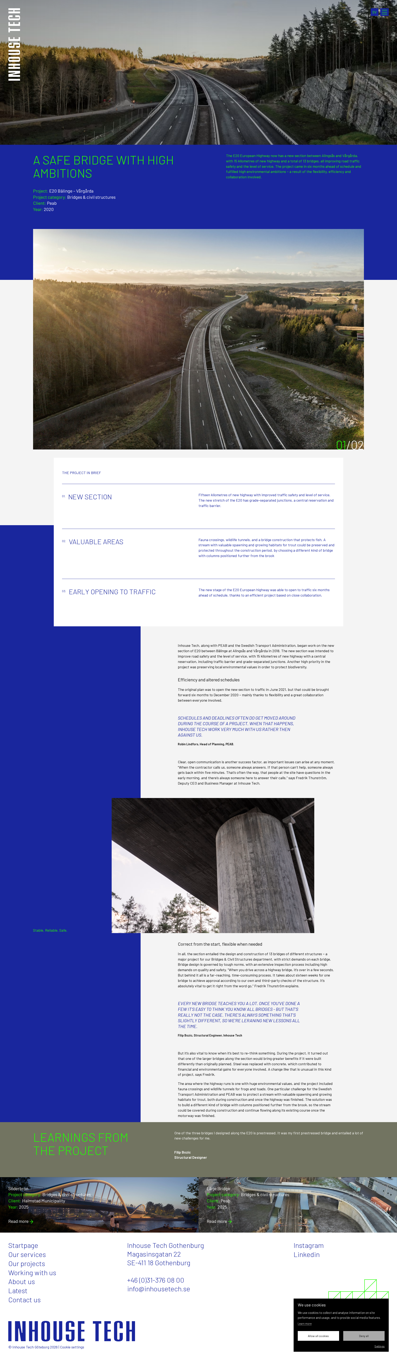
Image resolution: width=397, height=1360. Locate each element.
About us (21, 1281)
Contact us (24, 1299)
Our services (27, 1254)
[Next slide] (281, 335)
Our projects (26, 1263)
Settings (379, 1346)
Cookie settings (72, 1347)
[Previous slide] (115, 335)
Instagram (309, 1245)
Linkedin (307, 1254)
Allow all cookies (318, 1336)
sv (374, 12)
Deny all (364, 1336)
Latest (18, 1290)
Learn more (305, 1323)
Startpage (23, 1245)
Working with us (32, 1272)
